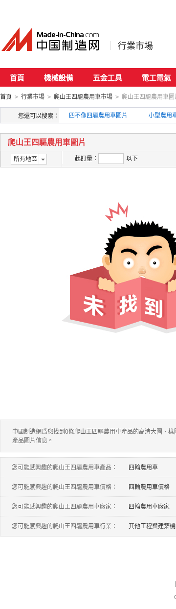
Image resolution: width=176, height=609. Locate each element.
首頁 (17, 77)
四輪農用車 (143, 467)
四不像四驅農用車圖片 (98, 115)
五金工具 (107, 77)
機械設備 (58, 77)
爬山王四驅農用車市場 (83, 97)
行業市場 (135, 45)
